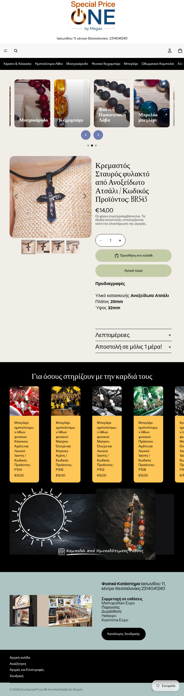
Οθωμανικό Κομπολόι (158, 64)
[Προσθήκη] (31, 408)
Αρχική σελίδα (20, 657)
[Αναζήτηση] (16, 50)
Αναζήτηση (18, 663)
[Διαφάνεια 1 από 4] (28, 247)
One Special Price (31, 689)
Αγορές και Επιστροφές (27, 670)
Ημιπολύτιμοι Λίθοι (49, 64)
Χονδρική (16, 676)
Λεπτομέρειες (112, 334)
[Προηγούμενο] (86, 135)
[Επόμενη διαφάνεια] (86, 197)
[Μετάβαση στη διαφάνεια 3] (96, 145)
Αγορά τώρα (133, 270)
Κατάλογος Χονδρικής (123, 634)
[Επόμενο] (98, 135)
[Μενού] (5, 50)
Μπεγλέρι (131, 64)
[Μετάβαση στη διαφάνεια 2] (92, 145)
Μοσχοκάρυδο (77, 64)
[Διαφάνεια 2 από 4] (43, 247)
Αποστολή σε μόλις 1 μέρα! (128, 346)
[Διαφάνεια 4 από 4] (72, 247)
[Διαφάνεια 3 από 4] (58, 247)
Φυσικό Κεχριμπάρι (106, 64)
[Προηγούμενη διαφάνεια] (15, 197)
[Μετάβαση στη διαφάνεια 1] (88, 145)
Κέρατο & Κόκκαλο (17, 64)
